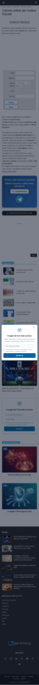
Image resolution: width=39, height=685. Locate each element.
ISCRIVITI (19, 355)
